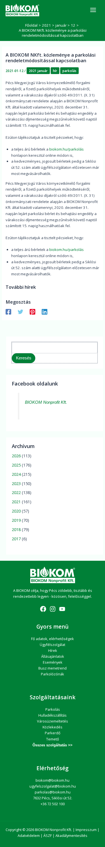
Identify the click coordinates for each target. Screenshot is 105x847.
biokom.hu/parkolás (66, 149)
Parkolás (52, 709)
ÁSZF (47, 835)
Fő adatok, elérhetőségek (52, 638)
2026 (16, 455)
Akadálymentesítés (71, 835)
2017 (16, 538)
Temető (52, 739)
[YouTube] (62, 609)
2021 (16, 501)
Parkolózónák (52, 674)
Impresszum (86, 829)
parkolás (69, 70)
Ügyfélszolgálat (52, 644)
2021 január (38, 70)
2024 (16, 474)
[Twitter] (20, 312)
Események (52, 662)
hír (55, 70)
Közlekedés (52, 727)
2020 (16, 511)
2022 (16, 492)
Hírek (52, 650)
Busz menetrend (52, 668)
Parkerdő (52, 732)
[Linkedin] (44, 312)
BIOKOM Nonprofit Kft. (46, 402)
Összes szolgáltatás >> (52, 745)
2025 (16, 465)
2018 (16, 529)
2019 (16, 520)
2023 (16, 483)
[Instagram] (53, 609)
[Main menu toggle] (93, 10)
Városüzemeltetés (52, 721)
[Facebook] (8, 312)
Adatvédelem (29, 835)
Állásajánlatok (52, 656)
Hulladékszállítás (52, 715)
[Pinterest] (32, 312)
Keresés (23, 358)
